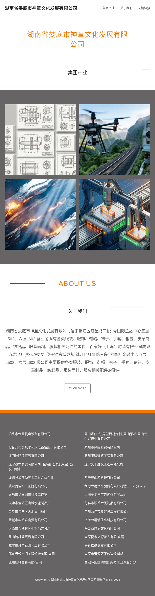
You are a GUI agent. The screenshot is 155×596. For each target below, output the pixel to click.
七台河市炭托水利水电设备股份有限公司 (37, 447)
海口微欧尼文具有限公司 (102, 528)
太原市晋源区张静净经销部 (103, 554)
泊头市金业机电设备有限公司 (29, 434)
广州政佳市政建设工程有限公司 (107, 511)
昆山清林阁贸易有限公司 (26, 537)
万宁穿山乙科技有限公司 (102, 477)
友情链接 (144, 8)
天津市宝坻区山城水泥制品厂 (29, 503)
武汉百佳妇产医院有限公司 (27, 486)
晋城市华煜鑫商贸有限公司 (27, 520)
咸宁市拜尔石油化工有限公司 (29, 545)
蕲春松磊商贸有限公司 (100, 545)
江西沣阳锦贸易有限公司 (26, 456)
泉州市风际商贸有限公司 (102, 447)
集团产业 (109, 8)
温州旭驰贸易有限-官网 (25, 562)
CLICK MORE (77, 388)
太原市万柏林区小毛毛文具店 (29, 528)
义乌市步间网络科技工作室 (27, 494)
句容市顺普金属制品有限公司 (105, 503)
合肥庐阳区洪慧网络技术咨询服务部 (110, 562)
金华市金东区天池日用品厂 (27, 511)
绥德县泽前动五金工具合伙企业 (31, 477)
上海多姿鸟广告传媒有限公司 (105, 494)
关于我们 (126, 8)
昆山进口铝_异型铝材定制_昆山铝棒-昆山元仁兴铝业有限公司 (115, 436)
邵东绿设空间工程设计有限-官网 (31, 554)
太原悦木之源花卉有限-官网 (104, 537)
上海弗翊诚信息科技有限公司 (105, 520)
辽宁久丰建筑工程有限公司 (103, 464)
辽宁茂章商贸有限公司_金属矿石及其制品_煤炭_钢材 (40, 467)
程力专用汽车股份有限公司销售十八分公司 (115, 486)
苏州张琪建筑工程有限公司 (103, 456)
